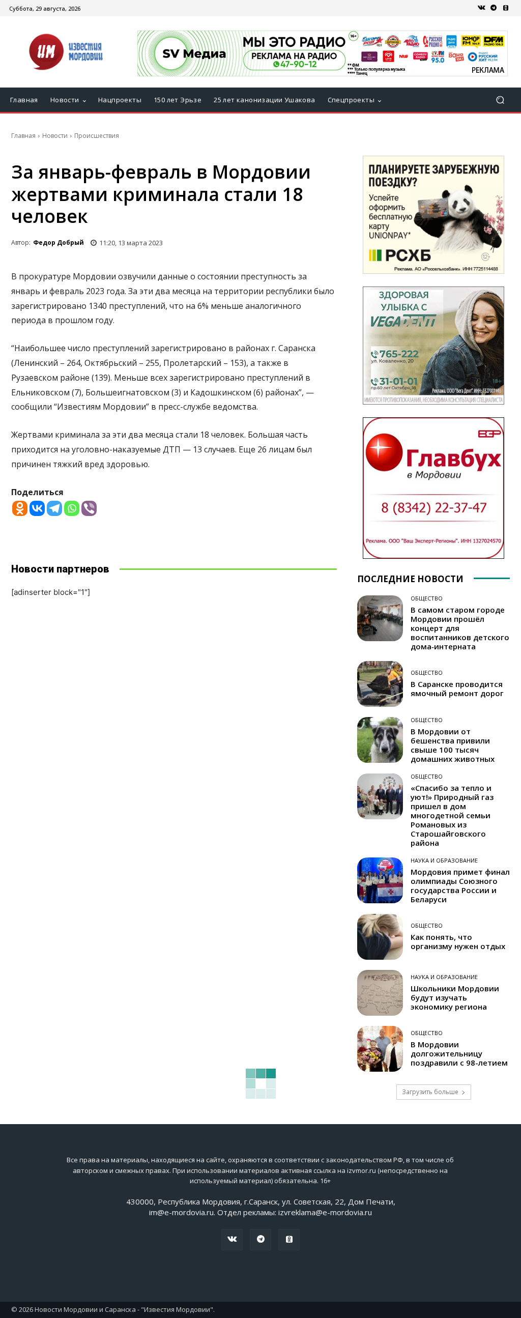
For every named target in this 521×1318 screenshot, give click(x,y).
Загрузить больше (430, 1091)
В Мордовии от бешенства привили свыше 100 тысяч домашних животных (453, 745)
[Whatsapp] (71, 508)
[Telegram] (493, 8)
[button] (500, 100)
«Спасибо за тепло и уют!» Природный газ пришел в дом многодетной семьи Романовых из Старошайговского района (452, 815)
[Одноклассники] (506, 8)
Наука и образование (444, 860)
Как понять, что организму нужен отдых (458, 941)
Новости (55, 135)
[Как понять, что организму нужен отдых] (380, 937)
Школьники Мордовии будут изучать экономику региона (455, 997)
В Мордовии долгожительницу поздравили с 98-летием (459, 1053)
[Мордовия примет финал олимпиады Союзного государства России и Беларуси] (380, 880)
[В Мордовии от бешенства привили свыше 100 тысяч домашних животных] (380, 740)
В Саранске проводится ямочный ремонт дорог (457, 688)
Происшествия (96, 135)
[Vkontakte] (37, 508)
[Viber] (89, 508)
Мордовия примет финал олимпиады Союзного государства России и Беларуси (460, 885)
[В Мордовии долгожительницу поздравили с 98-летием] (380, 1049)
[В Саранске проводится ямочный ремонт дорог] (380, 684)
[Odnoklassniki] (19, 508)
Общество (427, 598)
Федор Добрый (58, 242)
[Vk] (481, 8)
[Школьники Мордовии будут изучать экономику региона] (380, 993)
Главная (23, 135)
